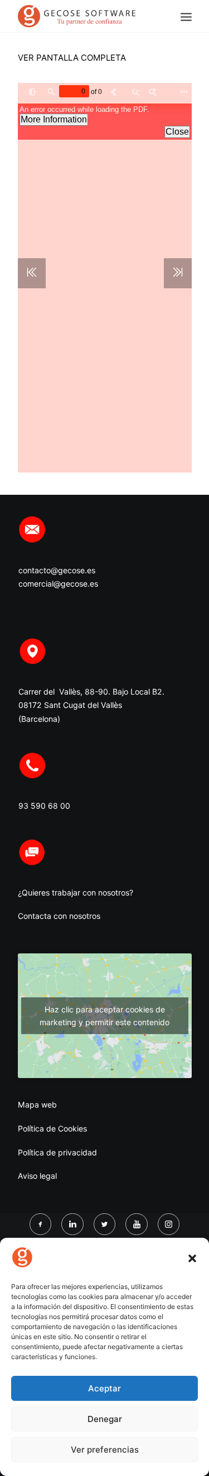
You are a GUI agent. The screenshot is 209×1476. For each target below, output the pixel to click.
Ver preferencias (105, 1449)
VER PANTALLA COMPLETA (72, 57)
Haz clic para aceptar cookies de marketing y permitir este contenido (104, 1016)
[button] (192, 1258)
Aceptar (104, 1388)
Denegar (105, 1419)
